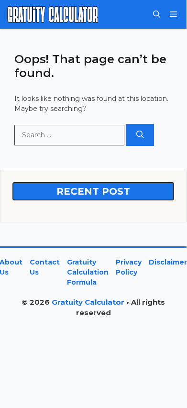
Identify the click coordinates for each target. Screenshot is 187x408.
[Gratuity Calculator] (52, 14)
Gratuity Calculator (88, 302)
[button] (156, 14)
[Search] (140, 135)
